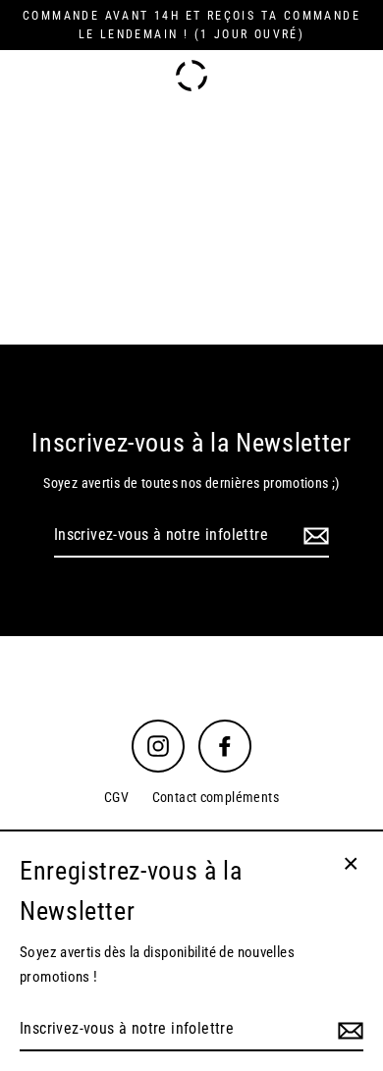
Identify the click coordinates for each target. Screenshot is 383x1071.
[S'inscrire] (313, 536)
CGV (116, 797)
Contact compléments (215, 797)
